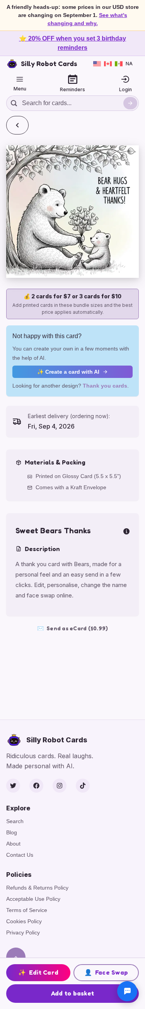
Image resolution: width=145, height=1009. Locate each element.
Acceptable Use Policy (33, 899)
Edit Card (38, 972)
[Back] (17, 125)
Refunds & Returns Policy (37, 888)
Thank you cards (105, 386)
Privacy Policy (23, 932)
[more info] (126, 530)
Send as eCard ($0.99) (72, 628)
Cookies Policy (24, 921)
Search (15, 821)
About (13, 844)
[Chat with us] (127, 991)
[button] (72, 211)
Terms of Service (26, 910)
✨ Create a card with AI (68, 372)
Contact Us (19, 855)
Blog (11, 832)
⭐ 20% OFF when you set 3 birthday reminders (72, 43)
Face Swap (106, 972)
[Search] (130, 103)
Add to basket (72, 993)
